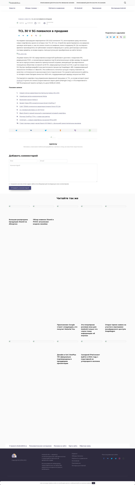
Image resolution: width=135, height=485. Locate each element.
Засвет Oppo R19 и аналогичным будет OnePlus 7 (38, 103)
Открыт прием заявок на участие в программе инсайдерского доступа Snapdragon (115, 328)
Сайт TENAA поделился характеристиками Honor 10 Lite (40, 106)
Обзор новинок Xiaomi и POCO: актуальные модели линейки (43, 222)
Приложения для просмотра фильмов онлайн (57, 3)
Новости (12, 8)
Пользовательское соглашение (40, 446)
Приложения (96, 8)
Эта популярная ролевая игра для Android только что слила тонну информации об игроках (89, 330)
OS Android (78, 8)
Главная (21, 19)
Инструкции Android (118, 8)
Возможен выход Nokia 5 (29, 100)
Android (19, 80)
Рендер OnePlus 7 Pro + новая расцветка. (35, 116)
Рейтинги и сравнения (56, 8)
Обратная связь (85, 446)
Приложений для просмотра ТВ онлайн (91, 3)
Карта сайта (73, 446)
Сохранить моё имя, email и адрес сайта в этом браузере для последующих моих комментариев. (40, 184)
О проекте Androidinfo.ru (18, 446)
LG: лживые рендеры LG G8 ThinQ (32, 110)
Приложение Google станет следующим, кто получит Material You (67, 327)
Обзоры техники (31, 8)
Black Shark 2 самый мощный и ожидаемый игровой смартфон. (43, 113)
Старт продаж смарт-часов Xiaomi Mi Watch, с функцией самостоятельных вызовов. (50, 123)
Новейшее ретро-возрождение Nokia (33, 96)
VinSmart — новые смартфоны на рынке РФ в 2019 (38, 120)
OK (93, 483)
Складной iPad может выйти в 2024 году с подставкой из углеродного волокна (90, 358)
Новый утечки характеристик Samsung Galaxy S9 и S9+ (40, 93)
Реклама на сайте (60, 446)
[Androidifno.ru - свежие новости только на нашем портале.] (14, 456)
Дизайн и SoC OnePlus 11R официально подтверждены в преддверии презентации (66, 359)
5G (56, 43)
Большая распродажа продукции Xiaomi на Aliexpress (18, 222)
